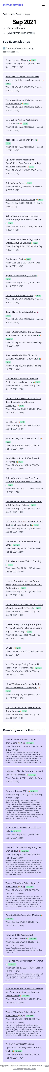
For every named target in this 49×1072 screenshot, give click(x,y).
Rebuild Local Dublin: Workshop (21, 139)
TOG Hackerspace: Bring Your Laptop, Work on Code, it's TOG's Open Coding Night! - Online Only (24, 628)
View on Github (30, 1069)
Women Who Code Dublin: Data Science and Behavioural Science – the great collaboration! (24, 992)
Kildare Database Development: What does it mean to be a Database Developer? (23, 402)
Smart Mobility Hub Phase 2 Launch (22, 438)
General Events (16, 28)
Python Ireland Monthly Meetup (21, 275)
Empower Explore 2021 (16, 791)
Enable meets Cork (14, 259)
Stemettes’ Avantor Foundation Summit (24, 960)
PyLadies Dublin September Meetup (23, 915)
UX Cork (9, 647)
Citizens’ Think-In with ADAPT (19, 295)
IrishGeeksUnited (13, 4)
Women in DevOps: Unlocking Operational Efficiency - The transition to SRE (23, 1047)
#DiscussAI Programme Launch (20, 199)
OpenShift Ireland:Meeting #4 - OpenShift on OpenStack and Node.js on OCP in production (23, 163)
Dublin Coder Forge (15, 183)
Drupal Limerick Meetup (17, 60)
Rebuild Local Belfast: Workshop (21, 312)
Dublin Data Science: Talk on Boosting (23, 561)
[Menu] (43, 4)
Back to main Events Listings (16, 14)
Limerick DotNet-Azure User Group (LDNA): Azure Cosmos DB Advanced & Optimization (24, 584)
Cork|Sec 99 (11, 422)
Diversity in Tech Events (21, 32)
